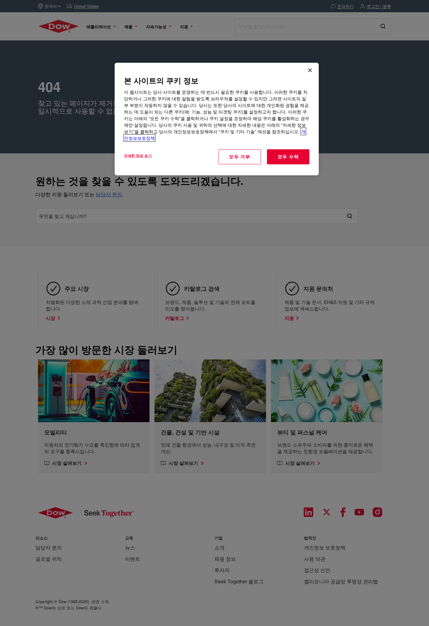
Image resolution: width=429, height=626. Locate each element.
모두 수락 (288, 156)
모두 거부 (239, 156)
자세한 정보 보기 (138, 155)
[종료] (310, 70)
